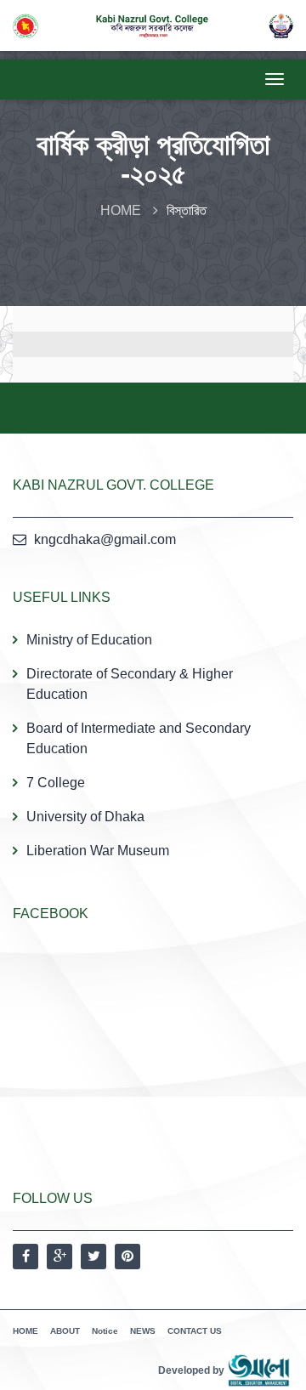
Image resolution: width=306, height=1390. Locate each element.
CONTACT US (194, 1331)
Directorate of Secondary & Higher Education (129, 684)
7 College (55, 782)
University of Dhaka (85, 816)
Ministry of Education (89, 640)
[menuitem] (153, 745)
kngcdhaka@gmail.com (105, 539)
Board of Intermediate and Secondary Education (138, 738)
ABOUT (65, 1331)
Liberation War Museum (97, 850)
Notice (105, 1331)
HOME (120, 210)
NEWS (143, 1331)
